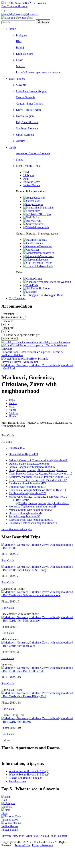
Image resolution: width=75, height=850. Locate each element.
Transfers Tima (17, 781)
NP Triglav (45, 214)
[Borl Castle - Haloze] (37, 721)
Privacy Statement (42, 845)
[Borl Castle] (37, 548)
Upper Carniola (25, 134)
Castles (38, 243)
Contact (62, 835)
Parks (36, 217)
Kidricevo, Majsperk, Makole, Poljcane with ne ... (39, 476)
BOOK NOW (9, 338)
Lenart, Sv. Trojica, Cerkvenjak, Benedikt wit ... (38, 480)
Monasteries (47, 252)
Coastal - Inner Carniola (30, 103)
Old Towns (45, 262)
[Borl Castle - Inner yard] (37, 645)
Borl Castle (22, 499)
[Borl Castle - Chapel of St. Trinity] (37, 570)
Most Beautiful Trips (28, 165)
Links (53, 835)
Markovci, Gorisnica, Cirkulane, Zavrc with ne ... (38, 496)
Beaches (41, 197)
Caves (36, 200)
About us (31, 835)
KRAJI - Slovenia (35, 3)
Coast (19, 60)
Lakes (36, 210)
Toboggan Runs (54, 295)
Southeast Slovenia (27, 128)
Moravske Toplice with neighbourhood (32, 506)
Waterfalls (43, 227)
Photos (13, 403)
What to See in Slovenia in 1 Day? (28, 771)
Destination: (8, 313)
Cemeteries (45, 246)
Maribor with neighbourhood (27, 493)
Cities (36, 249)
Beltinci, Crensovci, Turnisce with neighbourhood (38, 460)
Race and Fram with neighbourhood (31, 519)
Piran (26, 178)
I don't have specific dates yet (23, 334)
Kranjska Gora (24, 53)
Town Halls (46, 266)
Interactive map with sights (16, 529)
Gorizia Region (25, 116)
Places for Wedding (60, 281)
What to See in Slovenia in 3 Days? (29, 774)
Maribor (20, 66)
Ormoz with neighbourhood (25, 513)
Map (11, 406)
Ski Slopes (44, 288)
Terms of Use (22, 845)
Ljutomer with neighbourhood (27, 486)
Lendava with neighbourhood (27, 483)
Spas (34, 291)
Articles (43, 835)
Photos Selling (9, 829)
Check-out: (7, 327)
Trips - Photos (17, 78)
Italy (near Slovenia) (27, 122)
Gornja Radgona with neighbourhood (32, 466)
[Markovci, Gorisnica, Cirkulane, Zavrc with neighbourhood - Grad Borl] (37, 368)
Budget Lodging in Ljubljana (25, 777)
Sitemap (6, 835)
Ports (35, 285)
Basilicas (41, 239)
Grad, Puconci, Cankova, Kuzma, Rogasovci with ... (40, 473)
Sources (39, 224)
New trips (18, 835)
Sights (12, 147)
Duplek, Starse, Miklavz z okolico (29, 463)
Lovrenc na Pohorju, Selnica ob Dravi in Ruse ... (37, 490)
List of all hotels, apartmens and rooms (38, 72)
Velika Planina (31, 185)
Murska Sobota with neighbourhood (31, 509)
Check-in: (7, 321)
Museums (42, 259)
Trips (12, 399)
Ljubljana (21, 35)
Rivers (37, 220)
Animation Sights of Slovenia (33, 153)
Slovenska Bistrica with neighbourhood (33, 522)
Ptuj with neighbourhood (24, 516)
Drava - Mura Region (28, 109)
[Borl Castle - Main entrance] (37, 620)
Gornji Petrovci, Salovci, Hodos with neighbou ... (38, 470)
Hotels (12, 28)
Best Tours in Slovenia (14, 6)
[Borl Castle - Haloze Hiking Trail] (37, 696)
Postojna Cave (31, 181)
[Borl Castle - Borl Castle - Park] (37, 671)
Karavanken (47, 207)
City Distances (17, 298)
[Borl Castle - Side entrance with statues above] (37, 595)
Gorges (39, 204)
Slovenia (21, 84)
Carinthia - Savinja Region (31, 91)
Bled (18, 41)
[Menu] (8, 11)
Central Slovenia (25, 97)
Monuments (47, 256)
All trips (20, 140)
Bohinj (20, 47)
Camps (38, 278)
